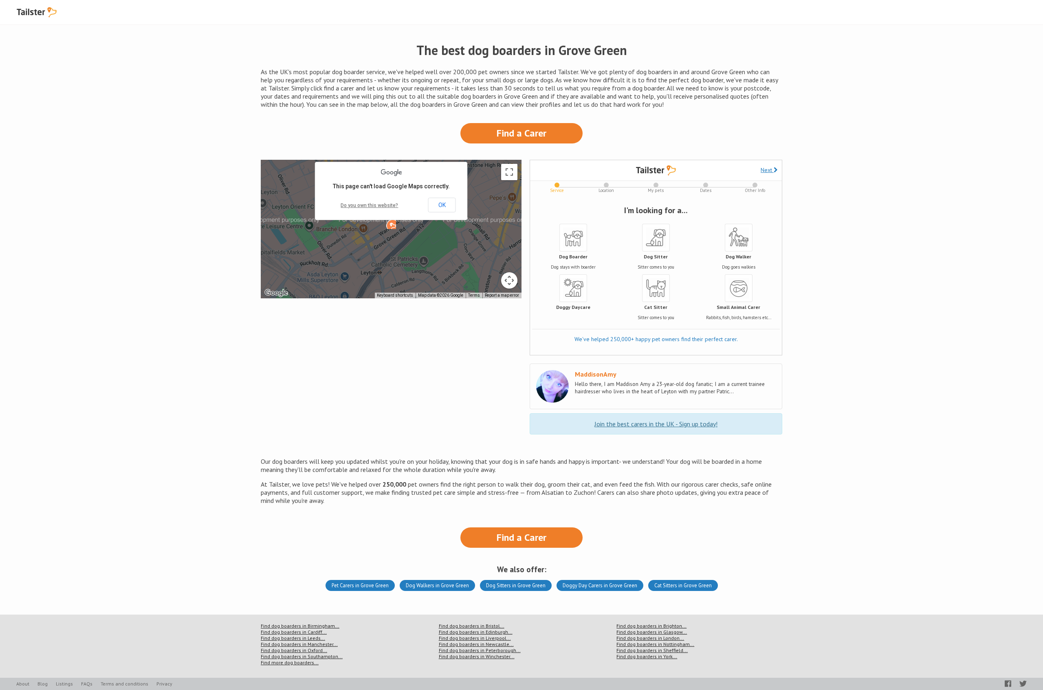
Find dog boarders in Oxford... (294, 650)
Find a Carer (521, 133)
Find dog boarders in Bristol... (471, 626)
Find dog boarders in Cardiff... (294, 632)
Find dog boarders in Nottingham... (655, 644)
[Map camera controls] (509, 280)
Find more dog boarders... (290, 662)
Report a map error (502, 295)
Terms (474, 295)
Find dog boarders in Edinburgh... (476, 632)
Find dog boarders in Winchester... (477, 656)
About (22, 684)
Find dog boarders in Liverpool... (475, 638)
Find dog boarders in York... (646, 656)
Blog (42, 684)
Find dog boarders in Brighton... (651, 626)
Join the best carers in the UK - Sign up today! (655, 424)
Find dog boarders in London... (650, 638)
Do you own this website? (369, 205)
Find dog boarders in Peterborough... (480, 650)
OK (442, 205)
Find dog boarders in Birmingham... (300, 626)
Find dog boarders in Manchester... (299, 644)
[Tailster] (36, 12)
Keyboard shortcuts (395, 295)
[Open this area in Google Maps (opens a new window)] (276, 293)
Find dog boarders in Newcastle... (476, 644)
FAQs (86, 684)
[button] (391, 224)
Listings (64, 684)
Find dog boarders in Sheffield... (652, 650)
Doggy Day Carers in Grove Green (600, 585)
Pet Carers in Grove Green (360, 585)
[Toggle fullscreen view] (509, 172)
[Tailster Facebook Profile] (1008, 683)
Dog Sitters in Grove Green (516, 585)
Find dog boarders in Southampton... (302, 656)
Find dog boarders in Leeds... (293, 638)
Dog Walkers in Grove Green (437, 585)
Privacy (164, 684)
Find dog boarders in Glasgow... (651, 632)
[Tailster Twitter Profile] (1023, 683)
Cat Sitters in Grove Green (683, 585)
